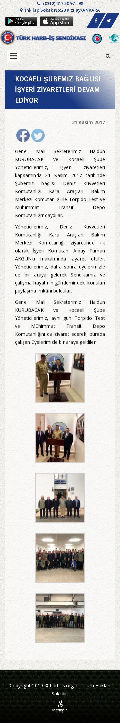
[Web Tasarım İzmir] (60, 706)
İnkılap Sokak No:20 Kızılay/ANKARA (62, 10)
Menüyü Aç (13, 56)
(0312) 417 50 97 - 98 (62, 3)
